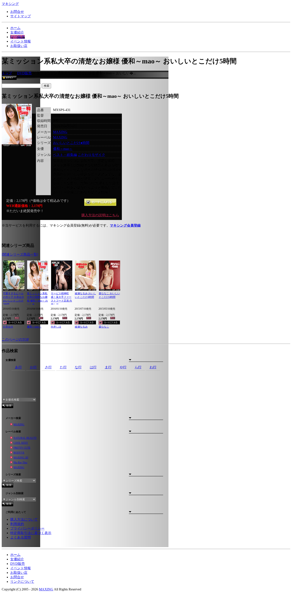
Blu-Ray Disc (20, 462)
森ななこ (104, 326)
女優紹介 (17, 32)
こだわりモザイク (91, 155)
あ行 (18, 367)
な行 (78, 367)
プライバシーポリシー (27, 528)
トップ (7, 73)
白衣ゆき (8, 326)
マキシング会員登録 (125, 225)
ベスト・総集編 (65, 155)
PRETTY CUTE (21, 447)
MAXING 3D (20, 457)
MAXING (60, 132)
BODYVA (18, 452)
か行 (33, 367)
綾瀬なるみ (81, 326)
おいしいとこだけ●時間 (71, 143)
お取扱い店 (18, 46)
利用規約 (17, 524)
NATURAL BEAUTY (25, 437)
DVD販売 (17, 37)
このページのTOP (15, 339)
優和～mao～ (62, 149)
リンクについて (22, 581)
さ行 (48, 367)
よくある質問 (20, 537)
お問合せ (17, 11)
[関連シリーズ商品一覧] (20, 254)
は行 (93, 367)
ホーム (15, 28)
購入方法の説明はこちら (100, 215)
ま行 (108, 367)
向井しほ (56, 326)
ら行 (138, 367)
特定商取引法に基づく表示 (30, 533)
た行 (63, 367)
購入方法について (24, 519)
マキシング (10, 4)
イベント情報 (20, 41)
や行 (123, 367)
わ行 (153, 367)
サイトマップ (20, 16)
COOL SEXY (20, 442)
